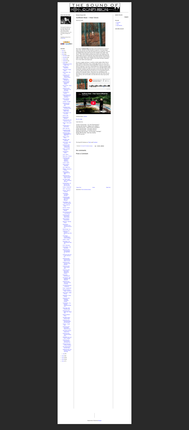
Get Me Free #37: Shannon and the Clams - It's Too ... (67, 176)
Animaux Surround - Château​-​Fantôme (67, 344)
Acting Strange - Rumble (66, 210)
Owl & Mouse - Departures (66, 67)
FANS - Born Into (66, 128)
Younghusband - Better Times (66, 110)
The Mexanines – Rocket (66, 93)
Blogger (99, 420)
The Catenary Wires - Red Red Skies (67, 347)
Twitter (89, 142)
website (85, 116)
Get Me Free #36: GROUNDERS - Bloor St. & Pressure (66, 199)
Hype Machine (119, 25)
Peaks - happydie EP (67, 288)
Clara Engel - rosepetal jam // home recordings (67, 237)
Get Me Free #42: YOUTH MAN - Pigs (66, 104)
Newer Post (78, 187)
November (65, 57)
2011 (63, 361)
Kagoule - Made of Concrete (66, 191)
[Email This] (97, 146)
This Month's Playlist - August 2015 (67, 331)
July (64, 353)
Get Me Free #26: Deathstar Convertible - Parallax (66, 300)
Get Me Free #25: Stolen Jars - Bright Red (67, 312)
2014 (63, 355)
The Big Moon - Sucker (66, 152)
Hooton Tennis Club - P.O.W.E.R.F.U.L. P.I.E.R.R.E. (67, 96)
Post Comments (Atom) (86, 189)
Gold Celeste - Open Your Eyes (67, 143)
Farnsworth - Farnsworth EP (66, 275)
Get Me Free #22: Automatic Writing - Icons (67, 334)
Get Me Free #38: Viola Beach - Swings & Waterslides (66, 159)
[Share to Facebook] (102, 146)
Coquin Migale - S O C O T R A (67, 113)
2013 (63, 357)
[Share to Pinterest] (103, 146)
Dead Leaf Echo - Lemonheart (66, 99)
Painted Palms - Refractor (66, 118)
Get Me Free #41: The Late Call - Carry (67, 121)
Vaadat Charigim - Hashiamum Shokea (66, 82)
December (65, 55)
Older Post (108, 187)
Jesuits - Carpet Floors (66, 137)
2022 (63, 50)
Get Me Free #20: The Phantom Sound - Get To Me (67, 350)
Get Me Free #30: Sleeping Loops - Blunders (67, 263)
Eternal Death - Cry (66, 229)
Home (93, 187)
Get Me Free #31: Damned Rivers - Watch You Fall (67, 259)
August (64, 62)
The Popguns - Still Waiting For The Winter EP (66, 278)
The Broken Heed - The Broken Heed (67, 108)
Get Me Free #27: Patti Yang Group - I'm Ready (67, 282)
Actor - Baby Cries (66, 167)
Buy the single (79, 119)
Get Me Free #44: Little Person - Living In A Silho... (67, 76)
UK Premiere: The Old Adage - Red (67, 65)
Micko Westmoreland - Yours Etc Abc (67, 213)
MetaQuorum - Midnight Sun (66, 79)
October (64, 59)
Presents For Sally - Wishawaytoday (67, 131)
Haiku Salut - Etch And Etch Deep (66, 309)
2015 (63, 54)
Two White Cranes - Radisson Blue (67, 318)
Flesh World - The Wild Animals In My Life (67, 242)
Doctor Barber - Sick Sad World (67, 247)
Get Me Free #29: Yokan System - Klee (66, 267)
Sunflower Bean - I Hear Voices (66, 126)
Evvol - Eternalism (66, 245)
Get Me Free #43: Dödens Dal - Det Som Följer (67, 89)
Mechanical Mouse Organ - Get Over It (67, 290)
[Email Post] (95, 145)
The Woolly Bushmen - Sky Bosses (67, 286)
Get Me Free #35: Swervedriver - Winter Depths (66, 216)
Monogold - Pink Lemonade (66, 140)
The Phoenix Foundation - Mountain (66, 194)
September (65, 60)
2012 (63, 359)
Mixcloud (63, 38)
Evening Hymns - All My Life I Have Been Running (67, 184)
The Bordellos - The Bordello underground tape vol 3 (67, 305)
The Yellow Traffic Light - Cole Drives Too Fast (67, 180)
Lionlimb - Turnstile (66, 101)
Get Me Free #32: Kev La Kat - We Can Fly (67, 255)
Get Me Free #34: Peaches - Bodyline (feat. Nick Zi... (67, 232)
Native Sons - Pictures (67, 156)
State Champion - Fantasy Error (66, 219)
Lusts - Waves (65, 154)
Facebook (95, 142)
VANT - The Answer (67, 188)
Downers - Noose (66, 207)
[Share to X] (100, 146)
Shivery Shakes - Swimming (66, 165)
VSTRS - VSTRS (66, 239)
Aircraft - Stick (65, 115)
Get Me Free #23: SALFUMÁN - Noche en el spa (66, 327)
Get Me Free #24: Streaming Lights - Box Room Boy (67, 321)
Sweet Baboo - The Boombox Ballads (67, 203)
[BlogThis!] (99, 146)
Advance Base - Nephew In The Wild (66, 172)
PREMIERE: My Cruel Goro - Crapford (67, 338)
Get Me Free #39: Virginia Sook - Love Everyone (66, 146)
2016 (63, 52)
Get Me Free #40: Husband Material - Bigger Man (67, 134)
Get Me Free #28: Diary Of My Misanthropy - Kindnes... (66, 271)
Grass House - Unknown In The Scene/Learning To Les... (67, 226)
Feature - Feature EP (67, 187)
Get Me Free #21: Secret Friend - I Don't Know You (66, 341)
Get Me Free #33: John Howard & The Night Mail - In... (66, 251)
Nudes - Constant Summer (66, 149)
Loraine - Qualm (66, 162)
